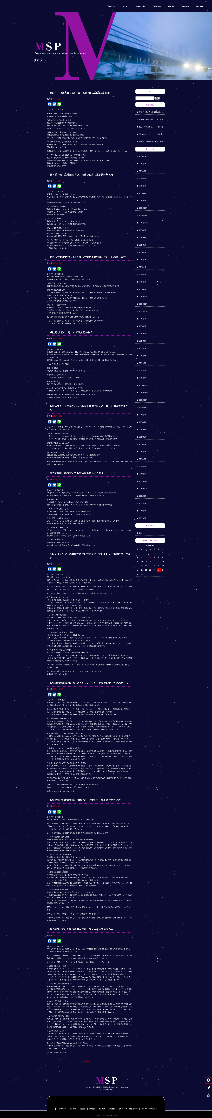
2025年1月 (143, 289)
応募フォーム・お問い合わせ (199, 6)
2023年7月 (143, 422)
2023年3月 (143, 452)
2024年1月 (143, 378)
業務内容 (155, 6)
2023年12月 (143, 385)
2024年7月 (143, 334)
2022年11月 (143, 481)
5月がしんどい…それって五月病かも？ (71, 332)
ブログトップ (150, 91)
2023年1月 (143, 466)
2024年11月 (143, 304)
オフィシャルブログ (148, 1109)
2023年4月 (143, 444)
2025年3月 (143, 274)
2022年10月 (143, 489)
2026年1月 (143, 201)
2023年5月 (143, 437)
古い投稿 (84, 1061)
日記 (140, 533)
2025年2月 (143, 282)
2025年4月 (143, 267)
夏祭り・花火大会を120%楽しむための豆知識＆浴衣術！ (81, 92)
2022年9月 (143, 496)
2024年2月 (143, 370)
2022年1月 (143, 511)
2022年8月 (143, 503)
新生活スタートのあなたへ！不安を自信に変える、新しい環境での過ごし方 (90, 408)
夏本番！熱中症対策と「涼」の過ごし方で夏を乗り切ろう (81, 174)
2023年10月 (143, 400)
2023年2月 (143, 459)
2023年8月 (143, 415)
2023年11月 (143, 393)
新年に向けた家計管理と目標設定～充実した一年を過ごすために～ (86, 800)
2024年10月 (143, 311)
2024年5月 (143, 348)
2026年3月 (143, 186)
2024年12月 (143, 297)
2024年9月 (143, 319)
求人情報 (126, 6)
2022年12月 (143, 474)
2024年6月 (143, 341)
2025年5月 (143, 260)
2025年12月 (143, 208)
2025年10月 (143, 223)
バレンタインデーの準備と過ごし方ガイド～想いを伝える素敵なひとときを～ (90, 556)
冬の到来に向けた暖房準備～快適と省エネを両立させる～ (81, 929)
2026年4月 (143, 178)
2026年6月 (143, 171)
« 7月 (137, 578)
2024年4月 (143, 356)
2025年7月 (143, 245)
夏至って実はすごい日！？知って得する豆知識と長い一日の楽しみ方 (88, 257)
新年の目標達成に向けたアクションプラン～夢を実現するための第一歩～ (90, 683)
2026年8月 (143, 156)
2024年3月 (143, 363)
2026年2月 (143, 193)
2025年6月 (143, 252)
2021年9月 (143, 518)
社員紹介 (140, 6)
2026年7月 (143, 164)
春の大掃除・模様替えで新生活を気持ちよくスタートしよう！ (84, 473)
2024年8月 (143, 326)
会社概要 (185, 6)
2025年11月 (143, 215)
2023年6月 (143, 430)
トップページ (111, 6)
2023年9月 (143, 407)
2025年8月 (143, 238)
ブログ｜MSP (204, 1)
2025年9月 (143, 230)
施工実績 (170, 6)
